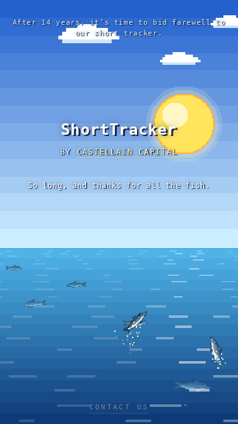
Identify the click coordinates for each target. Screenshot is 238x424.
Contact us (119, 407)
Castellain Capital (127, 151)
